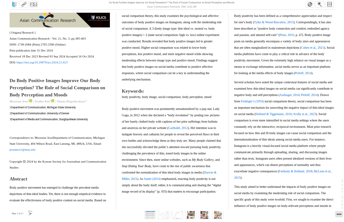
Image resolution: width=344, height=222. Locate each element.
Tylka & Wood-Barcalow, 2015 (274, 22)
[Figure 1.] (163, 215)
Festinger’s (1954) (252, 101)
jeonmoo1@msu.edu (22, 149)
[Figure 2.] (177, 215)
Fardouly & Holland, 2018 (295, 171)
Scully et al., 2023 (304, 114)
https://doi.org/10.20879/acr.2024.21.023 (42, 62)
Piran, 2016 (287, 35)
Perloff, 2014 (303, 73)
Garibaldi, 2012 (178, 128)
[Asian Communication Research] (14, 4)
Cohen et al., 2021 (312, 47)
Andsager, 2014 (289, 95)
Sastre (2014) (152, 178)
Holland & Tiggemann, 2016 (273, 114)
